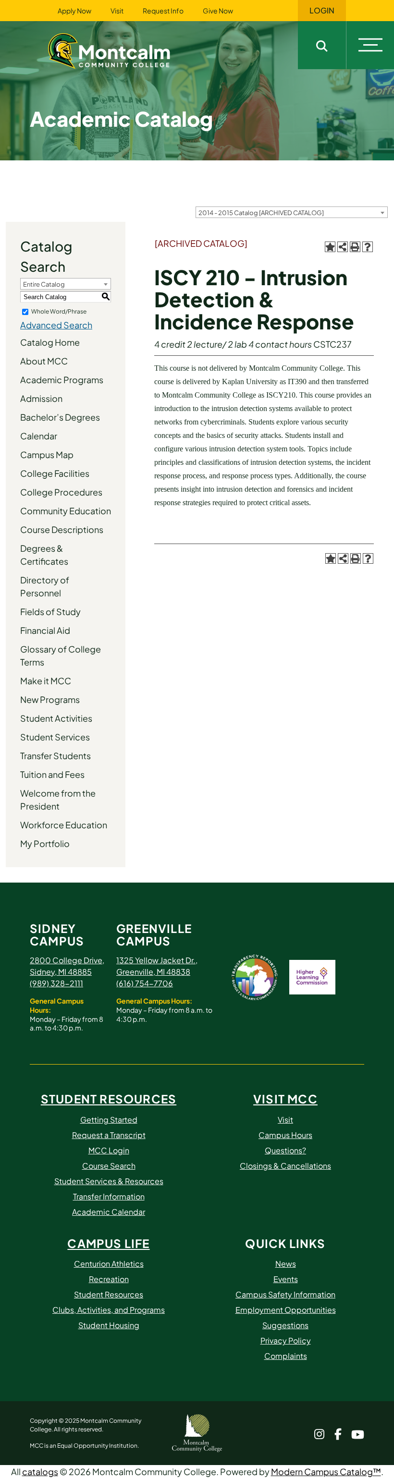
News (285, 1264)
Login (321, 10)
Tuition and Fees (52, 774)
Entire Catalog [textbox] (44, 284)
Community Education (65, 510)
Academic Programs (61, 379)
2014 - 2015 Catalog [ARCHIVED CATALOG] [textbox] (261, 213)
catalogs (40, 1471)
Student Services (55, 736)
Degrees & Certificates (44, 555)
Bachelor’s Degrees (60, 417)
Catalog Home (50, 342)
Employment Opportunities (285, 1310)
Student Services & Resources (108, 1181)
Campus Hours (285, 1135)
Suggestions (285, 1325)
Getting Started (108, 1120)
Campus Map (47, 454)
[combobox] (292, 212)
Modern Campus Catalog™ (326, 1471)
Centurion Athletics (109, 1264)
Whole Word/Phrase (58, 311)
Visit (117, 10)
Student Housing (108, 1325)
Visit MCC (285, 1098)
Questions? (285, 1150)
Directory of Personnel (44, 586)
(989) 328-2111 (56, 983)
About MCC (44, 360)
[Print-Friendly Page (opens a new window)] (355, 247)
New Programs (50, 699)
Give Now (218, 10)
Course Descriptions (61, 529)
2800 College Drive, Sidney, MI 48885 (67, 966)
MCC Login (108, 1150)
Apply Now (74, 10)
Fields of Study (50, 611)
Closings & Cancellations (285, 1166)
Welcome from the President (58, 799)
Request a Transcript (109, 1135)
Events (285, 1279)
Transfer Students (55, 755)
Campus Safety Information (285, 1294)
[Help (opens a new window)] (367, 247)
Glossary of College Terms (60, 655)
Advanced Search (56, 324)
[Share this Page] (342, 247)
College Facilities (54, 473)
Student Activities (56, 718)
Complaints (285, 1356)
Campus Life (108, 1243)
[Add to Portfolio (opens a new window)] (330, 247)
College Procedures (61, 491)
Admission (41, 398)
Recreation (109, 1279)
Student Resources (108, 1098)
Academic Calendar (108, 1212)
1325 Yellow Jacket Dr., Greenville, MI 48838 (156, 966)
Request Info (163, 10)
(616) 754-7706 (144, 983)
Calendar (38, 435)
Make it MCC (45, 680)
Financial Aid (45, 630)
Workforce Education (63, 824)
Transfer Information (109, 1196)
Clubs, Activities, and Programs (108, 1310)
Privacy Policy (285, 1340)
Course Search (108, 1166)
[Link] (121, 49)
